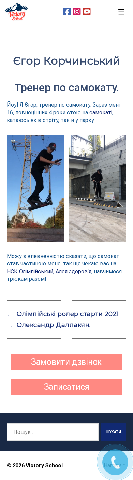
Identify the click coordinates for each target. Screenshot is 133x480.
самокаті (100, 112)
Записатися (66, 387)
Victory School (44, 465)
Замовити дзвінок (66, 362)
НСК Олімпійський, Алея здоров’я (49, 271)
